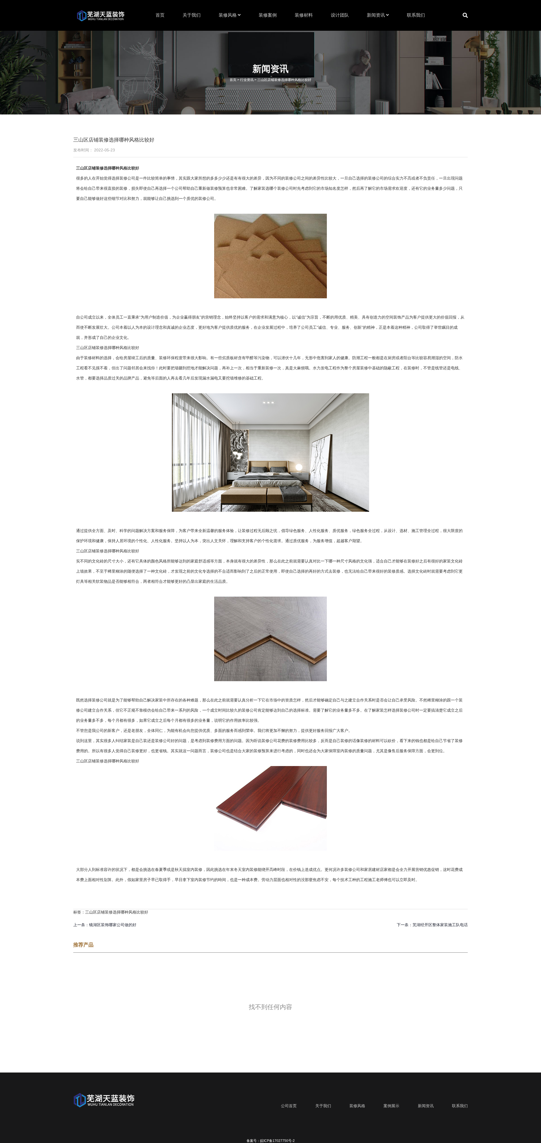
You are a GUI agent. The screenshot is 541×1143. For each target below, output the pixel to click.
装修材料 (304, 15)
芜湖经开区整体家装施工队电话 (440, 925)
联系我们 (416, 15)
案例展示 (391, 1106)
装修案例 (268, 15)
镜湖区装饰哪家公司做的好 (112, 925)
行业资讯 (247, 79)
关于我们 (192, 15)
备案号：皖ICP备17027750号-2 (271, 1141)
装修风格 (228, 15)
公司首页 (289, 1106)
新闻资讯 (376, 15)
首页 (160, 15)
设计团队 (340, 15)
